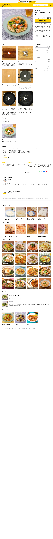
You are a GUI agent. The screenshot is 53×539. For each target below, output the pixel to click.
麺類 (6, 328)
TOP (3, 328)
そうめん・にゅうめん (12, 328)
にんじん (36, 50)
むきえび (36, 48)
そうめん (36, 46)
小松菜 (36, 52)
